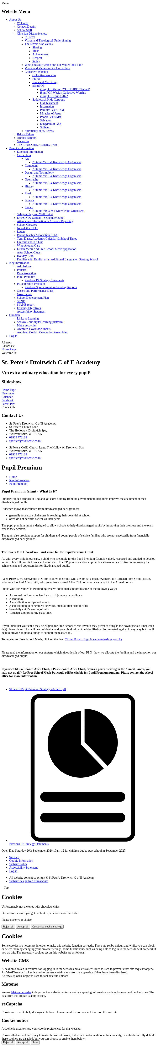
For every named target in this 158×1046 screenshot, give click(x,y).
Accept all (23, 926)
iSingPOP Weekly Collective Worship (63, 92)
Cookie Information (21, 860)
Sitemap (14, 857)
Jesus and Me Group (44, 82)
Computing (31, 165)
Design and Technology (39, 172)
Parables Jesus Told (52, 110)
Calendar (7, 396)
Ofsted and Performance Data (35, 290)
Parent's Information (21, 148)
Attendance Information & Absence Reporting (45, 221)
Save (35, 1042)
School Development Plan (33, 297)
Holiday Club (25, 256)
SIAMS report (25, 304)
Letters (21, 231)
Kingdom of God (50, 123)
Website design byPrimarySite (28, 881)
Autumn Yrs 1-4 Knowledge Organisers (56, 162)
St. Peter (30, 37)
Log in (13, 335)
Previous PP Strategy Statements (44, 280)
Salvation (45, 120)
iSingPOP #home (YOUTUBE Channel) (65, 89)
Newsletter (8, 393)
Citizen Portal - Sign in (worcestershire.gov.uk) (93, 639)
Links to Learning (28, 318)
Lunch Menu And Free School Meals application (46, 249)
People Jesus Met (50, 117)
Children (14, 315)
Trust (35, 51)
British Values (25, 134)
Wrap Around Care (28, 245)
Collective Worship (36, 71)
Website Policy (18, 864)
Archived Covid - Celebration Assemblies (42, 332)
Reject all (8, 926)
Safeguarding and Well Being (35, 214)
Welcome (22, 23)
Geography (31, 179)
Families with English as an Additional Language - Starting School (57, 259)
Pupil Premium (26, 276)
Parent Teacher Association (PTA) (37, 235)
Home (13, 476)
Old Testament (49, 103)
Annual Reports (26, 137)
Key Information (19, 262)
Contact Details (26, 26)
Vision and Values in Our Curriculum (47, 68)
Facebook (7, 400)
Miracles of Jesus (50, 113)
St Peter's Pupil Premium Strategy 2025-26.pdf (37, 689)
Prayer (36, 78)
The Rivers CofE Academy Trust (37, 144)
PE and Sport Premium (31, 283)
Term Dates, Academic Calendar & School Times (47, 238)
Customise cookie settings (47, 926)
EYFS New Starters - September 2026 (40, 217)
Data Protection (26, 273)
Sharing (37, 47)
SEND (21, 301)
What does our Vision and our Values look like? (54, 64)
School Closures (27, 224)
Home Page (9, 349)
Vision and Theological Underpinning (48, 40)
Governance (24, 294)
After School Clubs (28, 252)
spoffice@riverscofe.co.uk (25, 440)
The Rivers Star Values (39, 44)
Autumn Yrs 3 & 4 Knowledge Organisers (58, 210)
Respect (37, 57)
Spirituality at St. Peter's (39, 130)
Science (29, 200)
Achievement (40, 54)
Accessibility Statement (31, 311)
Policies (21, 269)
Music (28, 193)
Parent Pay (8, 403)
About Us (15, 19)
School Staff (24, 30)
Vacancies (23, 141)
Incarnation (47, 106)
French (29, 207)
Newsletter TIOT (27, 228)
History (29, 186)
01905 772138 (18, 437)
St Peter (45, 127)
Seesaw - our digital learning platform (40, 322)
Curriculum (24, 155)
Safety (36, 61)
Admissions (24, 266)
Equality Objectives (29, 308)
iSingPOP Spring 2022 (54, 96)
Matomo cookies (21, 992)
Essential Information (30, 151)
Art (27, 158)
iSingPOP (38, 85)
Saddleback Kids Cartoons (48, 99)
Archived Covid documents (33, 329)
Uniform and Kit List (30, 242)
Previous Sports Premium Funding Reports (51, 287)
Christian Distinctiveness (32, 33)
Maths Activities (27, 325)
